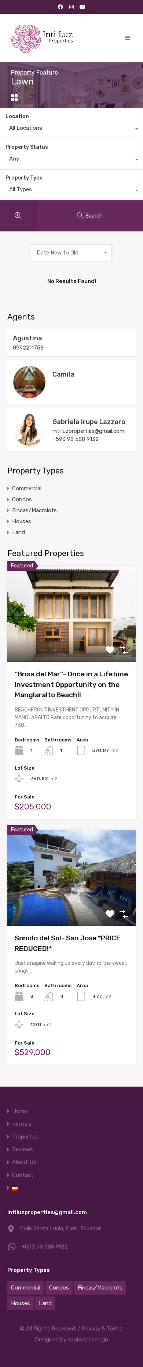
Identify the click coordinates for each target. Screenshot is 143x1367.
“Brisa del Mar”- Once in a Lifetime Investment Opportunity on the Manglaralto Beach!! (71, 684)
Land (18, 532)
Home (19, 1111)
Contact (22, 1175)
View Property (72, 642)
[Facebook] (60, 7)
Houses (21, 521)
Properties (25, 1137)
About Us (24, 1162)
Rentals (22, 1124)
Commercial (26, 488)
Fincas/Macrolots (34, 510)
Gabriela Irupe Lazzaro (88, 422)
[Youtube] (82, 7)
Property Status (27, 147)
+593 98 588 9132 (75, 439)
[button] (128, 37)
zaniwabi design (88, 1339)
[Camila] (29, 395)
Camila (63, 374)
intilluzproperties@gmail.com (88, 431)
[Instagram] (71, 7)
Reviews (22, 1149)
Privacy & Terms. (103, 1328)
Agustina (27, 338)
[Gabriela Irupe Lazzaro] (29, 442)
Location (17, 116)
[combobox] (71, 130)
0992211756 (28, 347)
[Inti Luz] (43, 37)
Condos (22, 499)
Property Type (24, 178)
